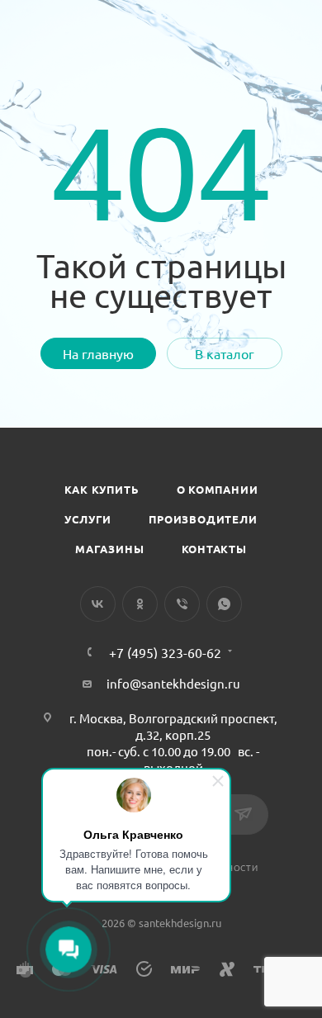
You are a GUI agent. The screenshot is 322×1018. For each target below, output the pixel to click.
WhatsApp (224, 604)
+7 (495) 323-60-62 (165, 652)
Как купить (102, 489)
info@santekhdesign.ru (173, 683)
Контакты (214, 549)
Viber (182, 604)
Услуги (87, 519)
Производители (203, 519)
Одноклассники (140, 604)
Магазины (109, 549)
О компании (217, 489)
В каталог (224, 353)
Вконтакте (98, 604)
